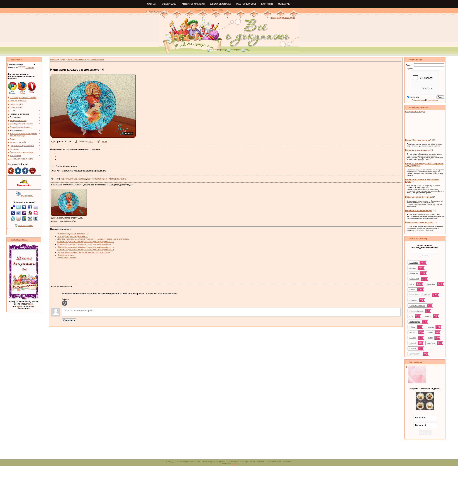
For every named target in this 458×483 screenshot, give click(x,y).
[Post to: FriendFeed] (18, 213)
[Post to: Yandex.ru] (18, 218)
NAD (91, 141)
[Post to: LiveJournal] (30, 218)
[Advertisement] (226, 272)
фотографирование (97, 179)
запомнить (414, 97)
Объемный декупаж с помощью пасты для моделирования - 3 (85, 244)
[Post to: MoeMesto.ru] (13, 218)
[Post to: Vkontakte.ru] (35, 218)
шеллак (413, 348)
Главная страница (218, 50)
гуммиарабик (415, 354)
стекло (73, 179)
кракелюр (431, 284)
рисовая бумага (416, 311)
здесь (31, 304)
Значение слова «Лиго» (420, 295)
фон (411, 316)
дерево (413, 268)
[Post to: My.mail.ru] (24, 218)
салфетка (414, 263)
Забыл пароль (418, 100)
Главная (151, 4)
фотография (415, 322)
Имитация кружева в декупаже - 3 (72, 236)
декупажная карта (417, 306)
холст (430, 338)
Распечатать (27, 196)
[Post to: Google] (35, 207)
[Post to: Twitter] (18, 207)
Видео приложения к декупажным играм (85, 59)
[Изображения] (69, 202)
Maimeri (413, 343)
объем (412, 327)
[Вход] (64, 303)
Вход (247, 50)
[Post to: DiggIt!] (24, 207)
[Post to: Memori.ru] (35, 213)
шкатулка (431, 343)
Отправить (69, 320)
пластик (413, 338)
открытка (413, 300)
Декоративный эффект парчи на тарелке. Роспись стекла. (83, 252)
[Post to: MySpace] (13, 213)
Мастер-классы (246, 4)
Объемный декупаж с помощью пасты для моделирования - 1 (85, 250)
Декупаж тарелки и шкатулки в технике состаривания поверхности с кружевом (93, 239)
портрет (413, 332)
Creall (430, 332)
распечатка (414, 279)
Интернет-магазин (193, 4)
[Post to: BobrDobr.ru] (30, 213)
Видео (62, 59)
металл (428, 316)
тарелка (65, 179)
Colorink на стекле (65, 255)
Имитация (114, 179)
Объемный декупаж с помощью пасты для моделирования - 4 (85, 242)
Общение (284, 4)
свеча (412, 284)
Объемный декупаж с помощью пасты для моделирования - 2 (85, 247)
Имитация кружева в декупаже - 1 (72, 234)
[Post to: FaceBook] (30, 207)
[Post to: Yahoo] (24, 213)
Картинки (267, 4)
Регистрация (236, 50)
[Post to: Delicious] (13, 207)
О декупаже (169, 4)
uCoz (234, 464)
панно (123, 179)
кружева (82, 179)
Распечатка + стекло (66, 258)
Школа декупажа (220, 4)
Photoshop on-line (157, 12)
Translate (30, 68)
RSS (221, 10)
